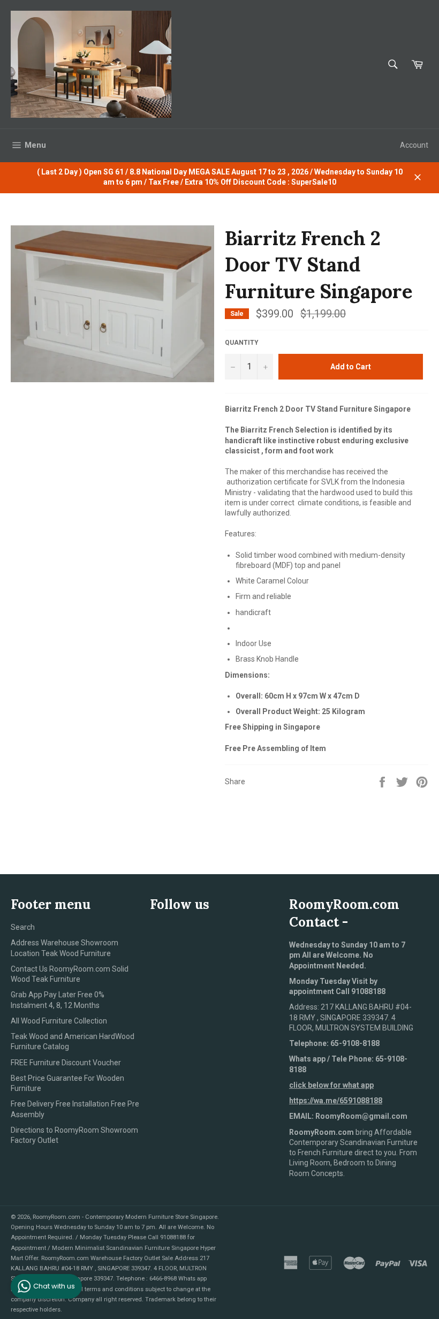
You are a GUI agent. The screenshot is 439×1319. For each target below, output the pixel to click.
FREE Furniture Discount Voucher (66, 1062)
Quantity (242, 342)
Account (414, 145)
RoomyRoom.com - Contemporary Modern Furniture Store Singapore (125, 1217)
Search (23, 927)
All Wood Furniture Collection (59, 1021)
